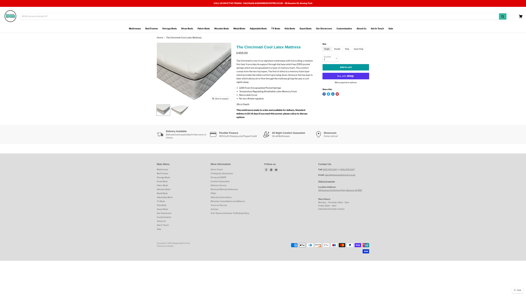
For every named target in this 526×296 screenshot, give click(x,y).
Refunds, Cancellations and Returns (228, 201)
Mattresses (135, 28)
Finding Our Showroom (222, 173)
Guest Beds (305, 28)
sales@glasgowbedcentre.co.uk (340, 175)
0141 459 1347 (330, 169)
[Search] (502, 16)
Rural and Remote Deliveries (224, 189)
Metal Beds (239, 28)
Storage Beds (169, 28)
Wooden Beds (221, 28)
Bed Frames (151, 28)
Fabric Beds (204, 28)
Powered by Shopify (165, 246)
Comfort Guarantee (220, 181)
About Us (361, 28)
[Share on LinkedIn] (333, 94)
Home (160, 37)
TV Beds (275, 28)
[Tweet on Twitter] (328, 94)
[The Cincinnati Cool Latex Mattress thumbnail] (163, 110)
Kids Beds (290, 28)
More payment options (346, 82)
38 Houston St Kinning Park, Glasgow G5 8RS (340, 190)
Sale (390, 28)
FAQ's (213, 193)
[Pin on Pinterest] (337, 94)
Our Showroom (324, 28)
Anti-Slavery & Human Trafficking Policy (230, 213)
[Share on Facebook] (324, 94)
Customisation (344, 28)
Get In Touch (377, 28)
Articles (214, 209)
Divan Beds (187, 28)
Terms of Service (219, 205)
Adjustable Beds (258, 28)
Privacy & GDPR (218, 177)
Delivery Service (219, 185)
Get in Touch (217, 169)
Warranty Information (221, 197)
